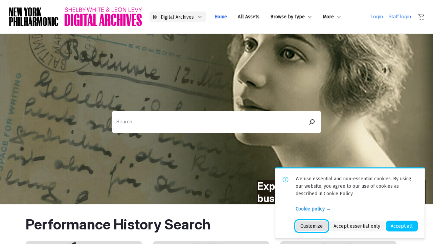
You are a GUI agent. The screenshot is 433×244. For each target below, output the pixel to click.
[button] (312, 122)
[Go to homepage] (75, 16)
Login (377, 16)
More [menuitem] (328, 17)
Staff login (400, 16)
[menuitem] (220, 17)
